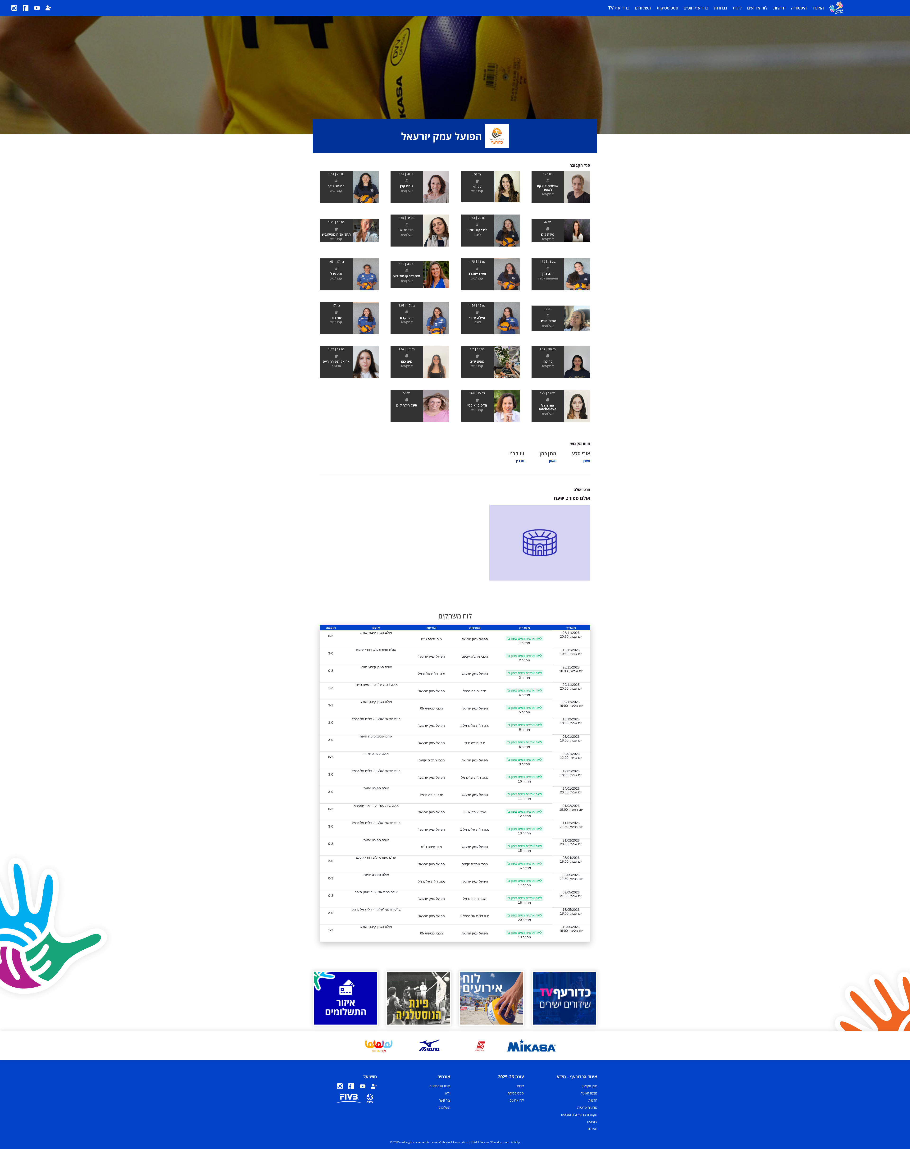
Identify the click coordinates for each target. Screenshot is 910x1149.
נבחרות (720, 8)
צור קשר (444, 1100)
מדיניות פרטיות (587, 1107)
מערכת (592, 1128)
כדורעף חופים (696, 8)
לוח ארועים (517, 1100)
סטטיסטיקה (516, 1093)
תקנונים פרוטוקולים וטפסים (579, 1114)
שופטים (592, 1121)
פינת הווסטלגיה (440, 1086)
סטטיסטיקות (667, 8)
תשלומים (643, 8)
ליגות (737, 8)
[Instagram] (14, 8)
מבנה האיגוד (589, 1093)
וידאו (447, 1093)
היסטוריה (799, 8)
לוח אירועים (757, 8)
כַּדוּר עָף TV (618, 8)
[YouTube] (37, 8)
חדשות (779, 8)
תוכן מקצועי (589, 1086)
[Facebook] (25, 8)
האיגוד (818, 8)
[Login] (48, 8)
